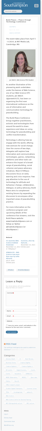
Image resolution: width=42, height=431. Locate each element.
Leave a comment (14, 33)
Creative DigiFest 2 (11, 366)
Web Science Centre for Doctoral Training (18, 399)
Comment (10, 293)
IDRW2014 (29, 373)
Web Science (10, 396)
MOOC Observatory (11, 377)
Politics (8, 381)
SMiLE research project (13, 385)
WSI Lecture (30, 403)
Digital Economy (22, 370)
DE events (9, 370)
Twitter (25, 11)
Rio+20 (17, 381)
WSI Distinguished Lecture (14, 403)
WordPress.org (9, 425)
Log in (6, 414)
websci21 (30, 392)
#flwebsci (11, 270)
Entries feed (8, 418)
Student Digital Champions (14, 388)
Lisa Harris (12, 26)
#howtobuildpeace (23, 270)
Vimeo (30, 11)
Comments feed (9, 421)
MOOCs (24, 377)
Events (33, 370)
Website (9, 321)
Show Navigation (36, 5)
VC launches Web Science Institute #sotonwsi (12, 243)
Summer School (32, 388)
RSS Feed (11, 344)
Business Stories (11, 362)
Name (10, 311)
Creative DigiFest (25, 362)
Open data (34, 377)
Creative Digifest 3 (27, 366)
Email (10, 316)
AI (20, 359)
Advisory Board (10, 359)
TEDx (7, 392)
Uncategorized (18, 392)
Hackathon (18, 373)
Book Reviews (29, 359)
